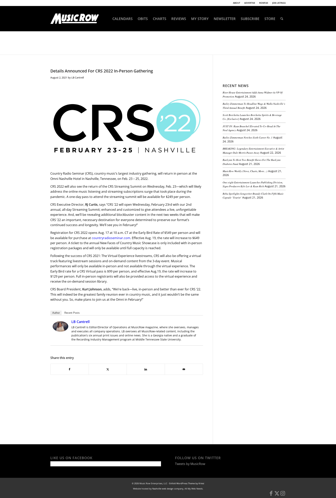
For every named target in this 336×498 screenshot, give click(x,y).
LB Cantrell (77, 77)
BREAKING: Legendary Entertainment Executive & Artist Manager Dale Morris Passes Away (253, 150)
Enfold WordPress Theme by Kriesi (186, 483)
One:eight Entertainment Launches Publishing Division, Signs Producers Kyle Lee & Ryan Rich (253, 184)
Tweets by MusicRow (190, 464)
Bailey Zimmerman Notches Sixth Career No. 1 (247, 137)
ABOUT (236, 2)
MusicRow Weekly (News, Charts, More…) (245, 171)
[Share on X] (108, 369)
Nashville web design (162, 488)
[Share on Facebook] (70, 369)
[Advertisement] (252, 229)
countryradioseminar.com (111, 238)
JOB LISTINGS (279, 2)
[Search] (282, 18)
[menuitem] (236, 3)
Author (56, 312)
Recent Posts (72, 312)
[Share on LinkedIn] (146, 369)
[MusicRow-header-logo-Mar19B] (74, 18)
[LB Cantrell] (60, 330)
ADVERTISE (249, 2)
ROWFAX (263, 2)
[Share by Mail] (184, 369)
